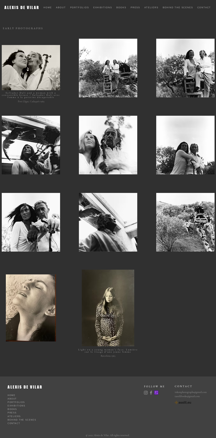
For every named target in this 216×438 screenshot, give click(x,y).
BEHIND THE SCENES (180, 7)
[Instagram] (145, 392)
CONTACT (204, 7)
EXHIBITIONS (104, 7)
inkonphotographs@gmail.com (191, 392)
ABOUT (61, 7)
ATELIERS (153, 7)
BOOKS (123, 7)
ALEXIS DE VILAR (21, 7)
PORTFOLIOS (81, 7)
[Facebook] (151, 392)
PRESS (137, 7)
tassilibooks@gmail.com (187, 396)
